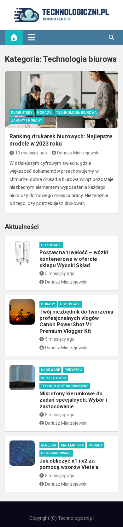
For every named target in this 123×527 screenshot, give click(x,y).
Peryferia (74, 370)
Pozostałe (51, 245)
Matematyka (72, 445)
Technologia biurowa (76, 113)
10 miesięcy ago (31, 152)
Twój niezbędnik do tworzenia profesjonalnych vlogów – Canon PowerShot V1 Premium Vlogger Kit (76, 321)
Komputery (21, 113)
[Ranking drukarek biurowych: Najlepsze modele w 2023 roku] (61, 99)
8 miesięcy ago (59, 414)
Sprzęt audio (53, 378)
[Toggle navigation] (31, 37)
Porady (44, 113)
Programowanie (56, 453)
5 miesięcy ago (59, 273)
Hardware (50, 370)
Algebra (48, 445)
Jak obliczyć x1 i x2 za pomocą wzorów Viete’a (68, 464)
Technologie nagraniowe (64, 386)
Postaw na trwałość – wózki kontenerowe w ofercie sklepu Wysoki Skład (73, 258)
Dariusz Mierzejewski (78, 152)
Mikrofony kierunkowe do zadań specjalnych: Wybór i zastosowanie (73, 400)
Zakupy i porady (26, 120)
